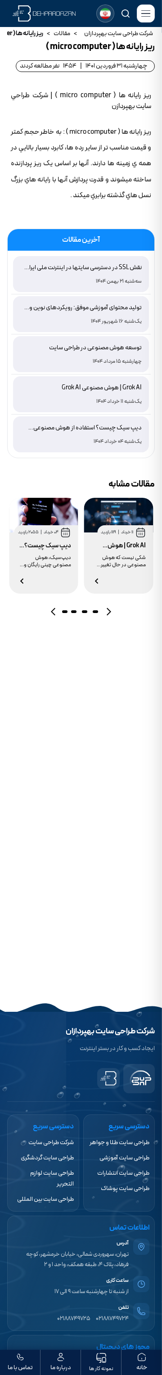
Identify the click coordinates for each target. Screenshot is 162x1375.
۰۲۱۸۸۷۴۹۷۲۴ (112, 1318)
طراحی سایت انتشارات (123, 1173)
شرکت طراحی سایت (51, 1142)
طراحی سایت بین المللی (45, 1199)
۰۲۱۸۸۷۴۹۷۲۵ (73, 1318)
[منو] (146, 14)
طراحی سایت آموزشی (124, 1158)
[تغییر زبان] (105, 14)
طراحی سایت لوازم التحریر (52, 1178)
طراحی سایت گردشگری (47, 1158)
